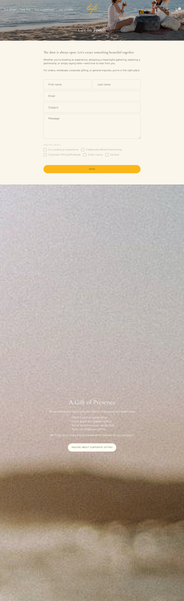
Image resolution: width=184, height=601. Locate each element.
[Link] (143, 10)
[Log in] (168, 10)
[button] (158, 10)
